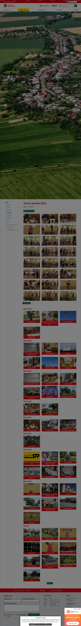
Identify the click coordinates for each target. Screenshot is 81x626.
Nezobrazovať (76, 609)
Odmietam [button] (49, 624)
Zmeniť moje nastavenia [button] (40, 624)
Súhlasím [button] (32, 624)
